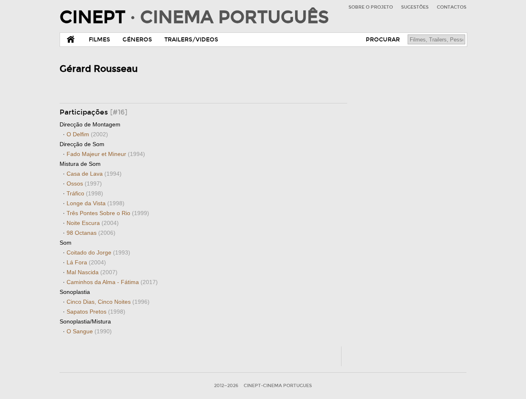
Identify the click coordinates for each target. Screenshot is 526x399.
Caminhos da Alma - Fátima (112, 282)
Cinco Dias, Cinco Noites (108, 301)
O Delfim (87, 134)
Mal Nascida (92, 272)
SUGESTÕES (415, 7)
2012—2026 (226, 385)
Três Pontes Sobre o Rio (108, 213)
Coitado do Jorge (98, 252)
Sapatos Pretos (96, 311)
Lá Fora (86, 262)
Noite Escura (93, 223)
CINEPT (194, 17)
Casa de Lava (94, 173)
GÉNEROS (137, 39)
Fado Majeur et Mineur (106, 154)
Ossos (84, 183)
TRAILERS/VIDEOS (191, 39)
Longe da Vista (96, 203)
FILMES (99, 39)
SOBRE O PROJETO (370, 7)
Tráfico (85, 193)
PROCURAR (383, 39)
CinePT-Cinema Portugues (278, 385)
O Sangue (89, 331)
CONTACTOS (451, 7)
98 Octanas (91, 232)
